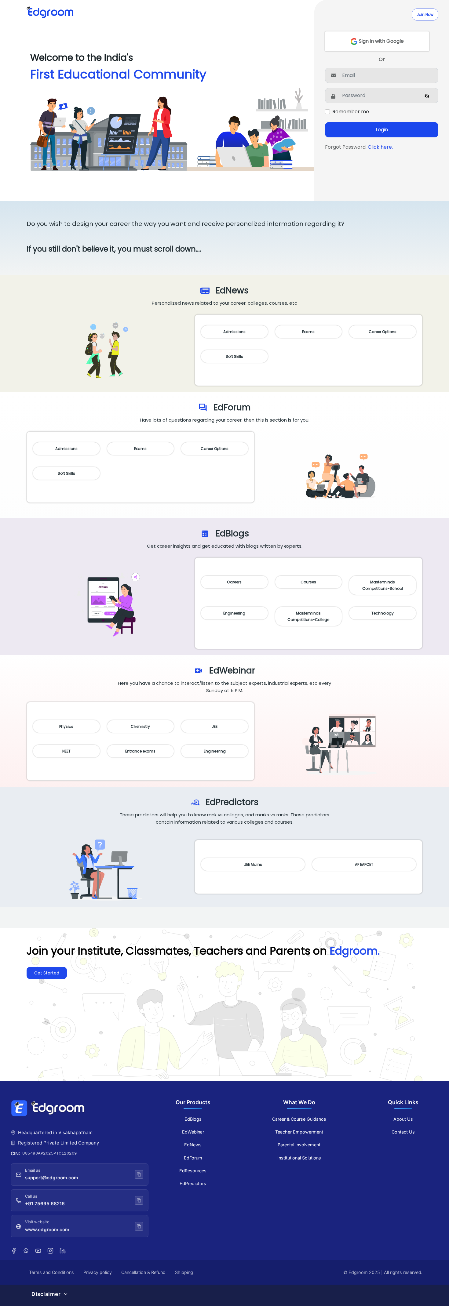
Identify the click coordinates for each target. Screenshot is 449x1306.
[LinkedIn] (63, 1250)
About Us (403, 1119)
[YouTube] (38, 1250)
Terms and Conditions (51, 1272)
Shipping (184, 1272)
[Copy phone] (139, 1200)
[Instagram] (50, 1250)
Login (382, 129)
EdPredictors (193, 1183)
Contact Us (403, 1131)
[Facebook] (14, 1250)
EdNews (193, 1144)
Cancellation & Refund (143, 1272)
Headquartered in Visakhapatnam (55, 1132)
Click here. (380, 147)
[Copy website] (139, 1226)
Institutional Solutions (299, 1157)
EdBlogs (193, 1119)
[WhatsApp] (26, 1250)
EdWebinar (193, 1131)
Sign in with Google (381, 41)
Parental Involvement (299, 1144)
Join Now (425, 14)
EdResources (192, 1170)
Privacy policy (97, 1272)
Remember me (350, 111)
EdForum (193, 1157)
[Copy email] (139, 1174)
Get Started (46, 973)
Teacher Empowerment (299, 1131)
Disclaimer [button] (45, 1294)
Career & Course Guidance (299, 1119)
